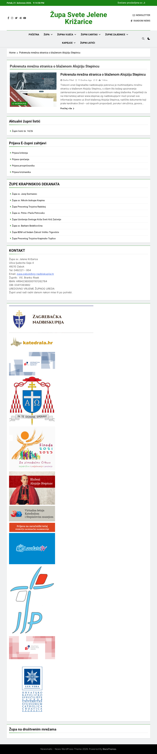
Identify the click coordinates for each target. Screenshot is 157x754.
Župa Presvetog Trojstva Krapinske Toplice (34, 238)
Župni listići (87, 42)
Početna (34, 34)
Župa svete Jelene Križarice (78, 18)
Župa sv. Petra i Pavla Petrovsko (28, 213)
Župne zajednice (115, 34)
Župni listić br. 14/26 (22, 131)
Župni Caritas (89, 34)
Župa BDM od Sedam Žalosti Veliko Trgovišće (35, 232)
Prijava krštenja (20, 153)
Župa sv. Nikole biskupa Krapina (28, 200)
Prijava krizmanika (21, 172)
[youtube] (24, 18)
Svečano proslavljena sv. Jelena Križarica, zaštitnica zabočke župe (133, 3)
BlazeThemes (109, 749)
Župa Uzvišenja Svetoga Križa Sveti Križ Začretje (36, 219)
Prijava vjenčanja (20, 159)
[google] (20, 18)
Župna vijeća (65, 34)
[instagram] (12, 18)
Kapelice (67, 42)
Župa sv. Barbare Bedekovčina (27, 225)
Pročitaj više (66, 108)
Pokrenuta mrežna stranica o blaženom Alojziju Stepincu (103, 74)
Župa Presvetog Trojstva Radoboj (29, 206)
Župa (47, 34)
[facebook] (8, 18)
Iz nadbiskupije (19, 103)
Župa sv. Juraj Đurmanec (24, 194)
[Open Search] (143, 38)
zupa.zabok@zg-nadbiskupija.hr (35, 273)
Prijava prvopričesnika (23, 165)
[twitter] (16, 18)
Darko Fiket (68, 80)
